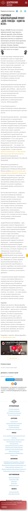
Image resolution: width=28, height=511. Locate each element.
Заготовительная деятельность (14, 441)
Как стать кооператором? (14, 415)
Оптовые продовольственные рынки (14, 449)
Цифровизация (14, 455)
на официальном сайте (8, 337)
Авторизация (10, 379)
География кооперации (14, 411)
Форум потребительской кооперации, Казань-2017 (14, 469)
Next (25, 51)
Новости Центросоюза (14, 477)
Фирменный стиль (14, 485)
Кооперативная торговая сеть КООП (14, 445)
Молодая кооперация (14, 451)
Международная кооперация (14, 413)
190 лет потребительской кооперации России (14, 436)
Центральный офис (14, 492)
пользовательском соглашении (9, 504)
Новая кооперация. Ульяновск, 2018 (13, 467)
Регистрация (19, 379)
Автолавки (14, 438)
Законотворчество (14, 443)
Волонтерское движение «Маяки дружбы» (14, 439)
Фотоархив (14, 481)
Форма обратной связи (14, 494)
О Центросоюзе (14, 421)
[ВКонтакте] (15, 383)
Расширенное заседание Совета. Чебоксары (14, 471)
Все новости (13, 358)
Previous (2, 51)
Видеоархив (14, 483)
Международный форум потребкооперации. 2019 (14, 465)
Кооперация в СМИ (14, 479)
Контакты (14, 489)
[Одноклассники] (12, 383)
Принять (4, 507)
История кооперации (14, 409)
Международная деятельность (14, 429)
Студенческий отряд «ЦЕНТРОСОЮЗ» (14, 453)
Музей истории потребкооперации (14, 447)
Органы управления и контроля (14, 423)
